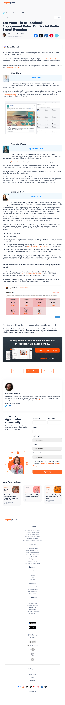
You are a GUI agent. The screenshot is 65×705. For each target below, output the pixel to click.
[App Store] (32, 627)
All (56, 18)
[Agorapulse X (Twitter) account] (31, 686)
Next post (46, 371)
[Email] (57, 35)
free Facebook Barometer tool (32, 274)
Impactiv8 (36, 196)
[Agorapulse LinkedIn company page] (42, 686)
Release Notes (32, 607)
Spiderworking (36, 148)
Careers (32, 575)
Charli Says (35, 77)
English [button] (31, 691)
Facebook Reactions (51, 58)
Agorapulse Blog (32, 603)
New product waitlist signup (32, 563)
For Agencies (32, 559)
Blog (7, 13)
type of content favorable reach (38, 246)
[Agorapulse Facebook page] (19, 686)
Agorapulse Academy (32, 605)
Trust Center (32, 614)
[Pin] (51, 35)
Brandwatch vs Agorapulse (32, 536)
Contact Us (33, 571)
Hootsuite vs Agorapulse (32, 532)
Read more (39, 400)
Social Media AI (32, 561)
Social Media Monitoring (32, 552)
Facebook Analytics (19, 13)
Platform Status (32, 591)
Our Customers (32, 573)
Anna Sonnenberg (9, 502)
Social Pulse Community (32, 611)
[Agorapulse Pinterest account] (38, 686)
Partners (32, 579)
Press (32, 577)
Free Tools (32, 601)
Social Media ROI (32, 557)
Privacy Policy (32, 674)
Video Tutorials (32, 609)
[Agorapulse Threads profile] (27, 686)
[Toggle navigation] (62, 3)
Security (32, 680)
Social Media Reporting (32, 554)
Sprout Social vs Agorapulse (32, 530)
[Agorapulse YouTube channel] (34, 686)
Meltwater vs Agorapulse (32, 534)
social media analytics (13, 67)
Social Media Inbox (32, 548)
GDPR (32, 677)
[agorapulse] (8, 2)
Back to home (32, 371)
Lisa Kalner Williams (12, 393)
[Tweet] (41, 35)
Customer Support (32, 589)
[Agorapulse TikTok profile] (46, 686)
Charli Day (28, 498)
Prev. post (18, 371)
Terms (32, 672)
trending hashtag (10, 95)
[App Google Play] (32, 623)
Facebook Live (16, 162)
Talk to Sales (32, 593)
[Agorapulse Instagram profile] (23, 686)
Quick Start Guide (32, 587)
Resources (32, 616)
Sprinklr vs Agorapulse (33, 538)
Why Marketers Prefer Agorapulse (32, 540)
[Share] (36, 35)
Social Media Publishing (32, 550)
